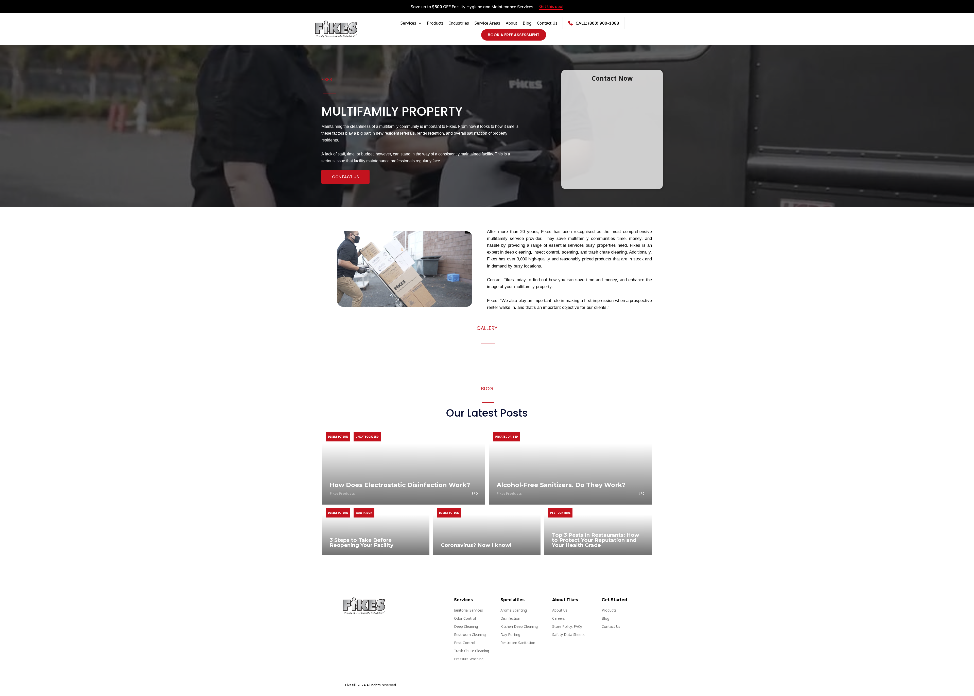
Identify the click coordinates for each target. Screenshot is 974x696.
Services (408, 23)
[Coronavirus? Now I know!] (487, 530)
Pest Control (560, 512)
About (511, 23)
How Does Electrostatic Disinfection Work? (400, 485)
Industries (459, 23)
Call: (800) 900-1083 (597, 23)
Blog (527, 23)
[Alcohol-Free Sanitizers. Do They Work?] (570, 467)
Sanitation (364, 512)
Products (435, 23)
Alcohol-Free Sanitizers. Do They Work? (561, 485)
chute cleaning (613, 252)
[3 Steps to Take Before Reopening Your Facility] (375, 530)
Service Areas (487, 23)
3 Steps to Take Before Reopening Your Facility (361, 542)
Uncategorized (367, 436)
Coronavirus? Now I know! (476, 545)
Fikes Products (342, 493)
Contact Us (547, 23)
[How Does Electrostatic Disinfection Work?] (403, 467)
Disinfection (338, 436)
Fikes (546, 231)
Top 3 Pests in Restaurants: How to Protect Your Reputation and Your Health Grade (595, 540)
